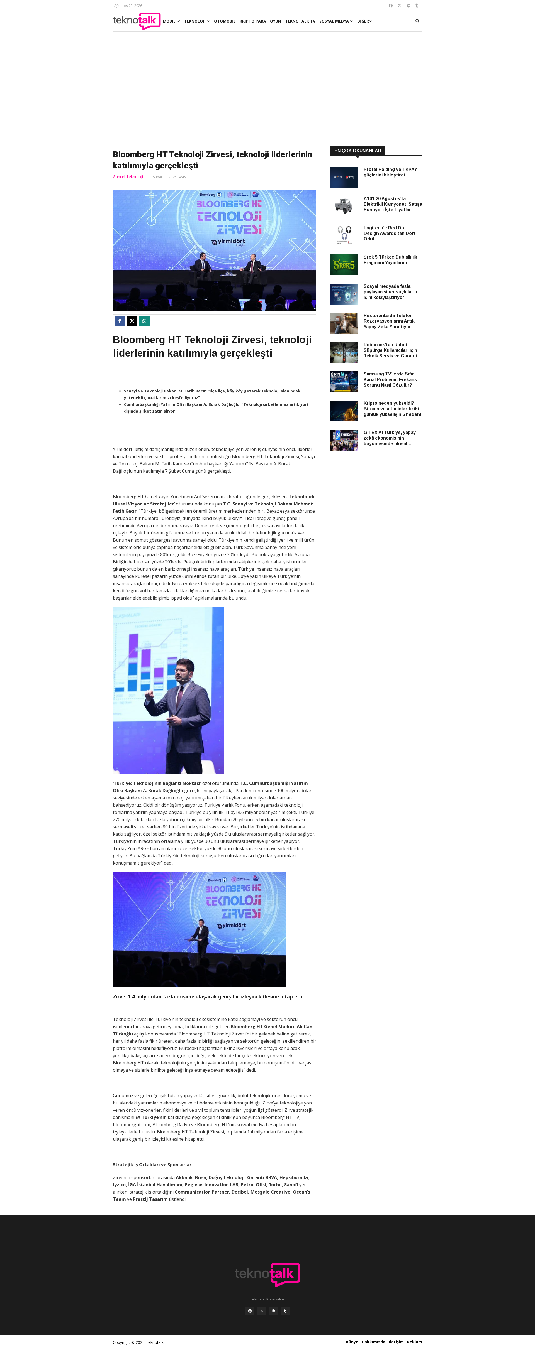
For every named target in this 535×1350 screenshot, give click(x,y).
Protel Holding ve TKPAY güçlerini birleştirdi (390, 172)
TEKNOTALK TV (300, 21)
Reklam (414, 1341)
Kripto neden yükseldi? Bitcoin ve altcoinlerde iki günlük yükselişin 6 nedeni (392, 409)
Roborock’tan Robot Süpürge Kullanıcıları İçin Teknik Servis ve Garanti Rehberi (390, 350)
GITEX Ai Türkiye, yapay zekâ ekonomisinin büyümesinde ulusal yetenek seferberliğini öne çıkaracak (393, 438)
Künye (352, 1341)
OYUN (275, 21)
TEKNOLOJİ (195, 21)
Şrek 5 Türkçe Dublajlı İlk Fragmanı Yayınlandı (390, 260)
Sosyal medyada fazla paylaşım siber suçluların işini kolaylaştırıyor (390, 292)
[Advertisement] (267, 90)
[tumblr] (285, 1311)
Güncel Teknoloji (128, 176)
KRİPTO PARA (253, 21)
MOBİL (170, 21)
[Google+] (273, 1311)
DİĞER (363, 21)
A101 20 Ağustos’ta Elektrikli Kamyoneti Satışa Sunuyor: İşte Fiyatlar (393, 204)
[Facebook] (249, 1311)
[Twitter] (261, 1311)
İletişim (396, 1341)
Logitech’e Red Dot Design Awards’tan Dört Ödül (390, 233)
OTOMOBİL (225, 21)
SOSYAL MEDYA (334, 21)
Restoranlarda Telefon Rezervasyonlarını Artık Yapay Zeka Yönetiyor (389, 321)
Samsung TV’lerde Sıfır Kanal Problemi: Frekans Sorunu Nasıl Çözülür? (390, 379)
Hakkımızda (373, 1341)
